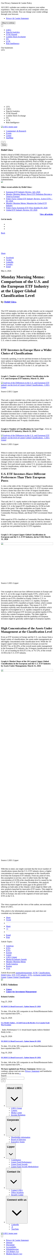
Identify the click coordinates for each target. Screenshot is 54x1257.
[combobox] (12, 1078)
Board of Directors (18, 1139)
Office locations (17, 1192)
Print (8, 937)
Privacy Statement (32, 1071)
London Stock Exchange (16, 37)
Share (8, 917)
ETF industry (21, 975)
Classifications (44, 973)
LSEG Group (16, 1108)
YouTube (15, 1229)
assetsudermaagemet (24, 973)
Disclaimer (10, 1245)
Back (3, 233)
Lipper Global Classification (18, 977)
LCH (8, 41)
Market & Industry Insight (16, 959)
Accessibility (11, 1247)
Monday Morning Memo (16, 962)
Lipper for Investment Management (21, 992)
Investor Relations (18, 1115)
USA (8, 968)
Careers (14, 1110)
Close (4, 145)
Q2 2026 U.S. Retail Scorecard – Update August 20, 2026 (21, 1041)
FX (7, 39)
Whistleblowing (12, 1249)
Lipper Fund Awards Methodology (25, 1167)
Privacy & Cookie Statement (17, 18)
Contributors (16, 1160)
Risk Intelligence (12, 43)
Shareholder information (20, 1137)
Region (9, 966)
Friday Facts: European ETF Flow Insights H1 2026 (26, 208)
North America (12, 964)
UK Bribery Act (12, 1251)
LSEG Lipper (11, 957)
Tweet (8, 920)
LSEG (8, 30)
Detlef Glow (10, 302)
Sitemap (9, 1242)
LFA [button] (3, 50)
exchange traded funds (42, 975)
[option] (29, 107)
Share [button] (3, 253)
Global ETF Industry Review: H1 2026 (21, 210)
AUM (35, 973)
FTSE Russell (11, 34)
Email (8, 267)
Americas (10, 946)
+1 (7, 928)
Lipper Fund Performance (21, 1162)
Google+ (9, 264)
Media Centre (16, 1113)
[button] (16, 131)
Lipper (8, 955)
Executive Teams (18, 1142)
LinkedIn (9, 262)
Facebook (10, 258)
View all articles (46, 214)
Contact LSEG (17, 1190)
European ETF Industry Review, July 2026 (23, 192)
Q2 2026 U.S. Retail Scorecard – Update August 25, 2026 (21, 1006)
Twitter (9, 260)
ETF (13, 975)
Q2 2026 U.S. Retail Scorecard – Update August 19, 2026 (21, 1057)
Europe (9, 953)
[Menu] (5, 142)
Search (3, 1076)
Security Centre (17, 1195)
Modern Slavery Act (14, 1254)
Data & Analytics (13, 32)
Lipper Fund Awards (19, 1164)
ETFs (8, 948)
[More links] (2, 1236)
